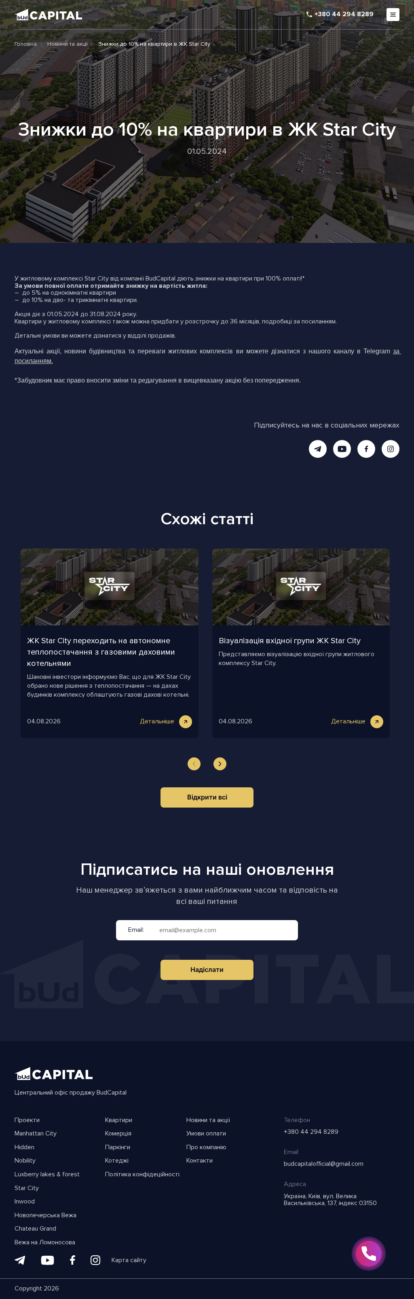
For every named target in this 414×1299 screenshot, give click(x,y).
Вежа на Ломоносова (45, 1242)
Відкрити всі (207, 797)
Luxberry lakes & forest (47, 1174)
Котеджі (117, 1161)
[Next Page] (219, 763)
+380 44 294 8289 (344, 14)
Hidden (24, 1147)
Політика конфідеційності (142, 1174)
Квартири (118, 1120)
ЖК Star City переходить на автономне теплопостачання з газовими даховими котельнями (101, 652)
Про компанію (206, 1147)
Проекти (27, 1120)
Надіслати (207, 969)
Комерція (118, 1133)
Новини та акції (208, 1120)
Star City (27, 1188)
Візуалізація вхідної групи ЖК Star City (290, 641)
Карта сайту (129, 1260)
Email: (136, 930)
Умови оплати (206, 1133)
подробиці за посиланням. (299, 321)
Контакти (199, 1161)
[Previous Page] (194, 763)
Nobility (25, 1161)
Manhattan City (36, 1133)
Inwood (25, 1201)
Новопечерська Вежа (45, 1215)
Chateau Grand (35, 1229)
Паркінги (117, 1147)
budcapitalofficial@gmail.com (323, 1164)
